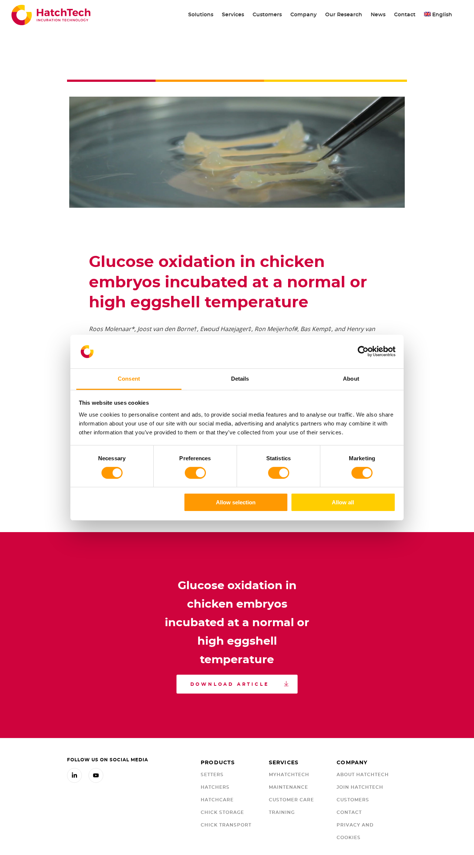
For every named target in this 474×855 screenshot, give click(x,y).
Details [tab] (240, 378)
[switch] (195, 473)
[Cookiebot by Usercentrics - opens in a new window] (363, 351)
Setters (212, 774)
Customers (353, 800)
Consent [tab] (129, 378)
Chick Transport (226, 825)
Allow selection (236, 502)
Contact (349, 812)
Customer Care (291, 800)
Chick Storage (222, 812)
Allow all (343, 502)
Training (282, 812)
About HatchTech (363, 774)
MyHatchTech (289, 774)
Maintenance (288, 787)
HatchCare (217, 800)
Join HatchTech (360, 787)
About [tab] (351, 378)
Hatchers (215, 787)
